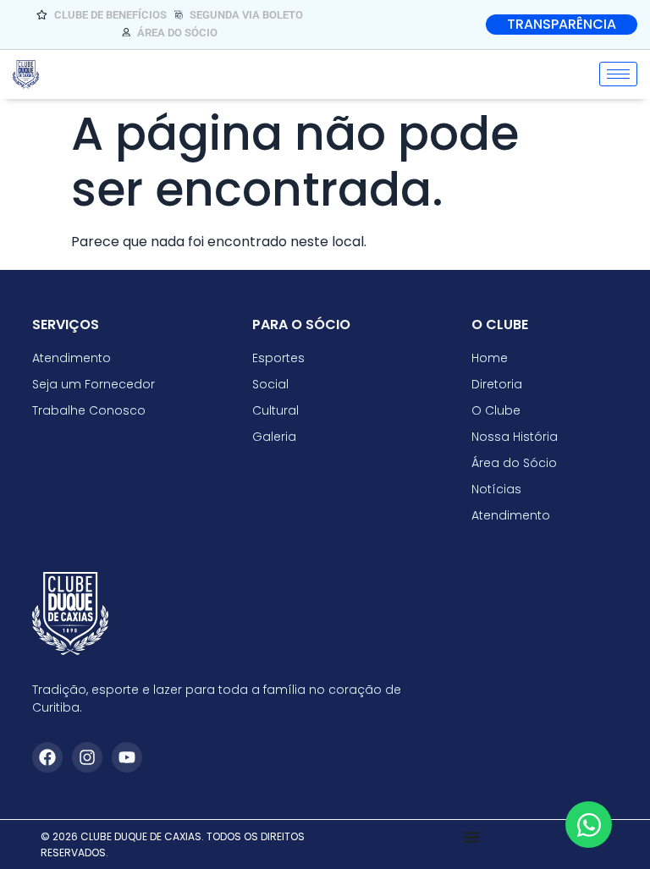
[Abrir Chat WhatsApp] (588, 824)
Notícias (496, 489)
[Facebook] (47, 757)
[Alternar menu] (471, 836)
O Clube (496, 410)
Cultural (275, 410)
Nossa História (514, 436)
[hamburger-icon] (618, 74)
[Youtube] (127, 757)
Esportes (278, 357)
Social (270, 384)
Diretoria (496, 384)
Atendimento (510, 515)
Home (489, 357)
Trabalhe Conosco (89, 410)
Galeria (274, 436)
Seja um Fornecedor (93, 384)
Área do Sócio (514, 462)
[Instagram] (87, 757)
